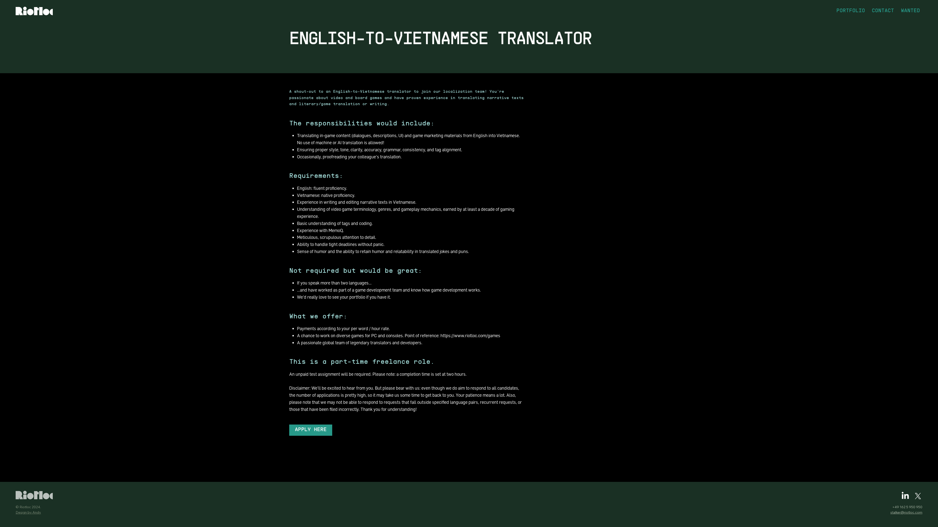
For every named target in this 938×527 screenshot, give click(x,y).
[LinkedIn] (905, 496)
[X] (918, 496)
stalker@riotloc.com (906, 512)
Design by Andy (28, 512)
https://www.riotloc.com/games (470, 335)
